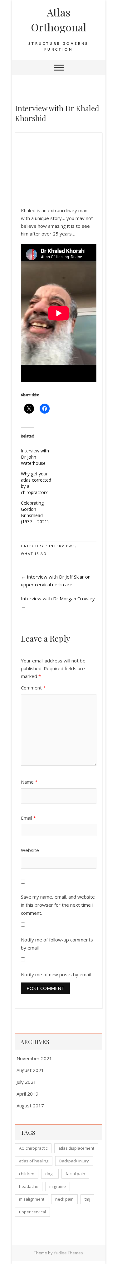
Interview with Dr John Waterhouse (35, 457)
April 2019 (27, 1094)
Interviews (62, 545)
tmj (87, 1199)
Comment (33, 688)
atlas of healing (33, 1161)
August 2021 (30, 1070)
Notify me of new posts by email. (56, 974)
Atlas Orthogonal (58, 19)
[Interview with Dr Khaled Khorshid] (58, 142)
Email (28, 818)
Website (30, 850)
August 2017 (30, 1105)
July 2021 (26, 1082)
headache (28, 1186)
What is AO (34, 553)
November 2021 (34, 1058)
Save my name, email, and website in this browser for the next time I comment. (58, 905)
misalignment (31, 1199)
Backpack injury (74, 1161)
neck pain (64, 1199)
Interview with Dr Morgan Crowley (58, 602)
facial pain (75, 1173)
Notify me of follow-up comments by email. (57, 944)
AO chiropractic (33, 1148)
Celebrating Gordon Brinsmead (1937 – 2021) (35, 512)
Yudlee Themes (68, 1253)
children (26, 1173)
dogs (50, 1173)
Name (29, 782)
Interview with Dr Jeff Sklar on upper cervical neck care (55, 581)
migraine (57, 1186)
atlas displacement (76, 1148)
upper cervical (32, 1212)
